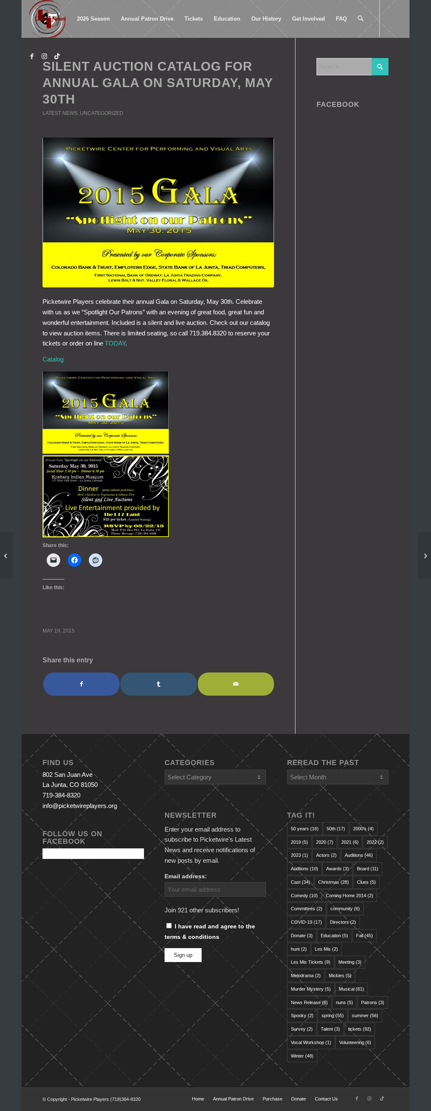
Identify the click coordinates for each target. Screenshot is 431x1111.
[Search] (360, 19)
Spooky (302, 1015)
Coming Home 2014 (349, 895)
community (345, 908)
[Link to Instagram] (44, 56)
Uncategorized (101, 113)
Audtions (304, 868)
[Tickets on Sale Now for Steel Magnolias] (6, 555)
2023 (299, 855)
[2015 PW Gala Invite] (158, 212)
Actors (326, 855)
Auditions (359, 855)
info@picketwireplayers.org (80, 805)
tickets (359, 1028)
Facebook (338, 104)
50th (336, 828)
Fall (364, 935)
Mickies (340, 975)
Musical (351, 988)
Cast (300, 882)
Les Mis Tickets (310, 962)
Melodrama (306, 975)
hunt (299, 949)
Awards (337, 868)
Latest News (60, 113)
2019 (299, 842)
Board (367, 868)
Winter (302, 1055)
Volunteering (355, 1042)
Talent (330, 1028)
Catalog (53, 359)
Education (334, 935)
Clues (366, 882)
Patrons (372, 1002)
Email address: (186, 876)
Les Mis (326, 949)
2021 (350, 842)
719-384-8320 (61, 795)
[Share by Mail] (236, 684)
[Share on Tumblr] (158, 684)
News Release (309, 1002)
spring (333, 1015)
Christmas (333, 882)
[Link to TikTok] (57, 56)
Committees (306, 908)
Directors (343, 922)
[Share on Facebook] (81, 684)
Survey (302, 1028)
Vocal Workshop (311, 1042)
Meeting (350, 962)
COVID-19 (306, 922)
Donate (302, 935)
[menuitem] (50, 19)
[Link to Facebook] (32, 56)
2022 (375, 842)
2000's (363, 828)
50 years (305, 828)
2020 (324, 842)
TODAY (115, 343)
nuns (344, 1002)
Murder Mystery (311, 988)
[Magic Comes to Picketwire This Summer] (424, 555)
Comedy (304, 895)
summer (365, 1015)
